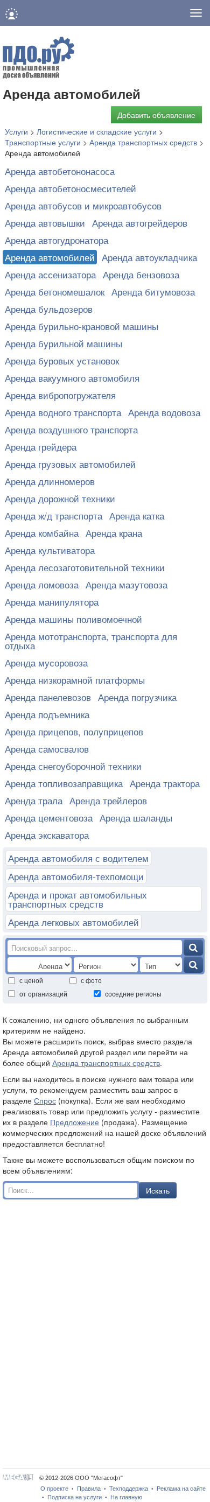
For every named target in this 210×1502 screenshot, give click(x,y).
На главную (126, 1497)
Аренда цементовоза (49, 817)
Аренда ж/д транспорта (53, 515)
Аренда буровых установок (62, 360)
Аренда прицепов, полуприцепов (74, 731)
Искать (158, 1190)
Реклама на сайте (181, 1488)
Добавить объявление (156, 114)
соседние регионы (133, 993)
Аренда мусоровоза (46, 662)
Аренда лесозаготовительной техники (85, 567)
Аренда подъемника (47, 714)
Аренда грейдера (40, 446)
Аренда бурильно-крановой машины (81, 326)
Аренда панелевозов (48, 697)
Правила (89, 1488)
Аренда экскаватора (47, 834)
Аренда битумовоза (153, 291)
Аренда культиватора (50, 550)
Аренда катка (136, 515)
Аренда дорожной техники (60, 498)
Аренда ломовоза (42, 584)
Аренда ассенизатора (50, 274)
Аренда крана (114, 532)
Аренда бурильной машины (63, 343)
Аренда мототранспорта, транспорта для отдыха (91, 640)
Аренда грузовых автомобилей (70, 464)
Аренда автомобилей (50, 257)
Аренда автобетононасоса (60, 171)
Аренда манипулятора (52, 601)
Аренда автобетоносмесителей (70, 188)
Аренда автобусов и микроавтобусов (83, 205)
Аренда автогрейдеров (139, 222)
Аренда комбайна (42, 532)
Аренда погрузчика (137, 697)
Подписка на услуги (74, 1497)
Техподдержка (128, 1488)
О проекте (54, 1488)
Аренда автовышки (45, 222)
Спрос (45, 1100)
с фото (91, 980)
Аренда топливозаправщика (64, 783)
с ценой (31, 980)
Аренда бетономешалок (54, 291)
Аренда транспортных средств (106, 1062)
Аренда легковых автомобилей (73, 922)
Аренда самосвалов (47, 748)
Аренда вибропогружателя (60, 395)
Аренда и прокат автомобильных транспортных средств (77, 899)
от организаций (43, 993)
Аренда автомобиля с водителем (78, 858)
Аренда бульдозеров (49, 308)
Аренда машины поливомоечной (73, 619)
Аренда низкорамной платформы (75, 679)
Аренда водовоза (164, 412)
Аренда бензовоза (141, 274)
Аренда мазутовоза (126, 584)
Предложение (74, 1122)
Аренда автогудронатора (56, 240)
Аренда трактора (165, 783)
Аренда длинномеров (50, 481)
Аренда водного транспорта (63, 412)
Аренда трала (33, 800)
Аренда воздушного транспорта (71, 429)
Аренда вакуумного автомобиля (72, 377)
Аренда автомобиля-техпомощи (76, 876)
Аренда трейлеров (108, 800)
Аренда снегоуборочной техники (73, 766)
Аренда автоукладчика (149, 257)
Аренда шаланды (136, 817)
